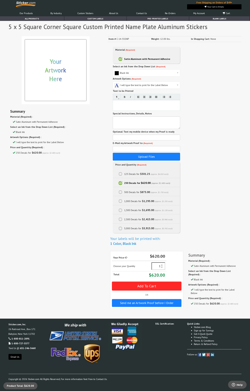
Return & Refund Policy (206, 344)
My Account (199, 13)
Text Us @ (22, 348)
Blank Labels (219, 18)
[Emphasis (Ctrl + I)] (131, 97)
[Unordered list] (164, 97)
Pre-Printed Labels (157, 18)
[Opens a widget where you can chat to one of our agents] (237, 385)
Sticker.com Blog (202, 327)
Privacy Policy (201, 337)
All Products (32, 18)
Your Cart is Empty (215, 6)
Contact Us (141, 13)
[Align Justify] (156, 97)
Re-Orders (170, 13)
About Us (113, 13)
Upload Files (146, 157)
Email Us (15, 356)
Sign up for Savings (204, 330)
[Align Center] (144, 97)
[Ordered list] (170, 97)
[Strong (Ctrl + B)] (125, 97)
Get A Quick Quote (203, 333)
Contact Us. (101, 379)
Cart (227, 13)
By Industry (56, 13)
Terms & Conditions (204, 340)
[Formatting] (117, 97)
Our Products (26, 13)
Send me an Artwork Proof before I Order (146, 303)
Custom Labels (95, 18)
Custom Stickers (85, 13)
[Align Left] (138, 97)
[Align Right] (150, 97)
